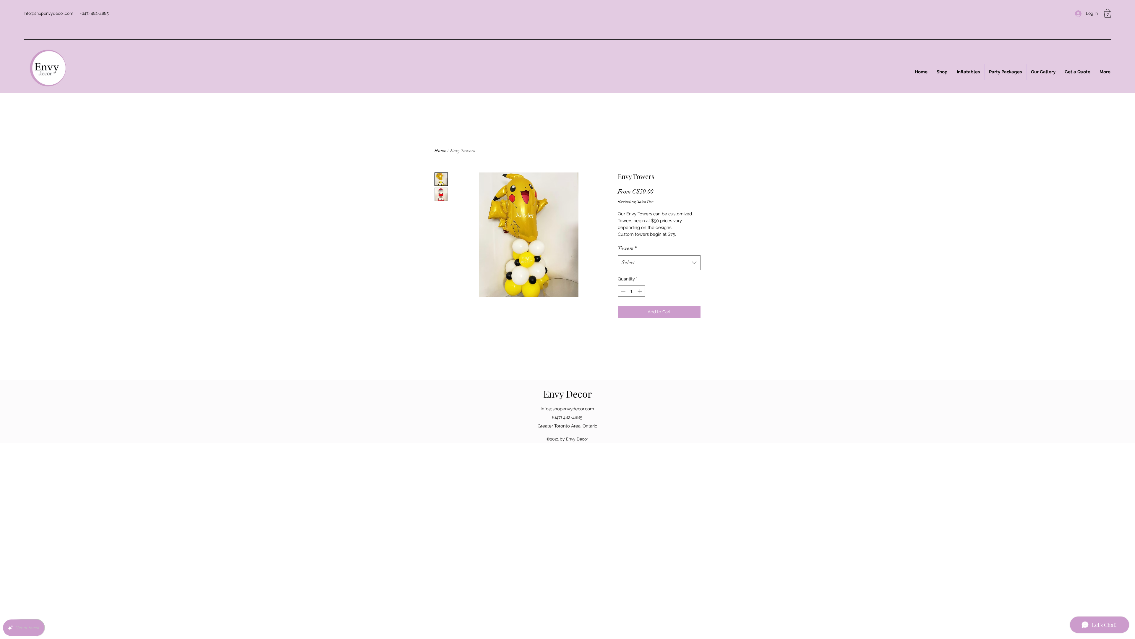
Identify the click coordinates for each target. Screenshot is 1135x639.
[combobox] (659, 262)
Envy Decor (567, 393)
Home (440, 151)
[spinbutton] (631, 291)
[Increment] (640, 291)
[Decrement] (623, 291)
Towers (627, 248)
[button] (1107, 13)
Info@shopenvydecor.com (48, 13)
